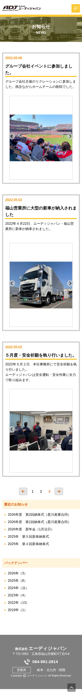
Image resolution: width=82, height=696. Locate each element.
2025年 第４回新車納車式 (28, 544)
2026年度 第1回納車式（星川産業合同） (39, 522)
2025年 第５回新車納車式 (28, 536)
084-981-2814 (45, 662)
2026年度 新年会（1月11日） (31, 529)
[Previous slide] (12, 136)
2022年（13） (18, 602)
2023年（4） (17, 595)
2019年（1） (17, 610)
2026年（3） (17, 573)
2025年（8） (17, 580)
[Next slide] (70, 136)
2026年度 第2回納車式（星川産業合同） (39, 514)
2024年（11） (18, 588)
